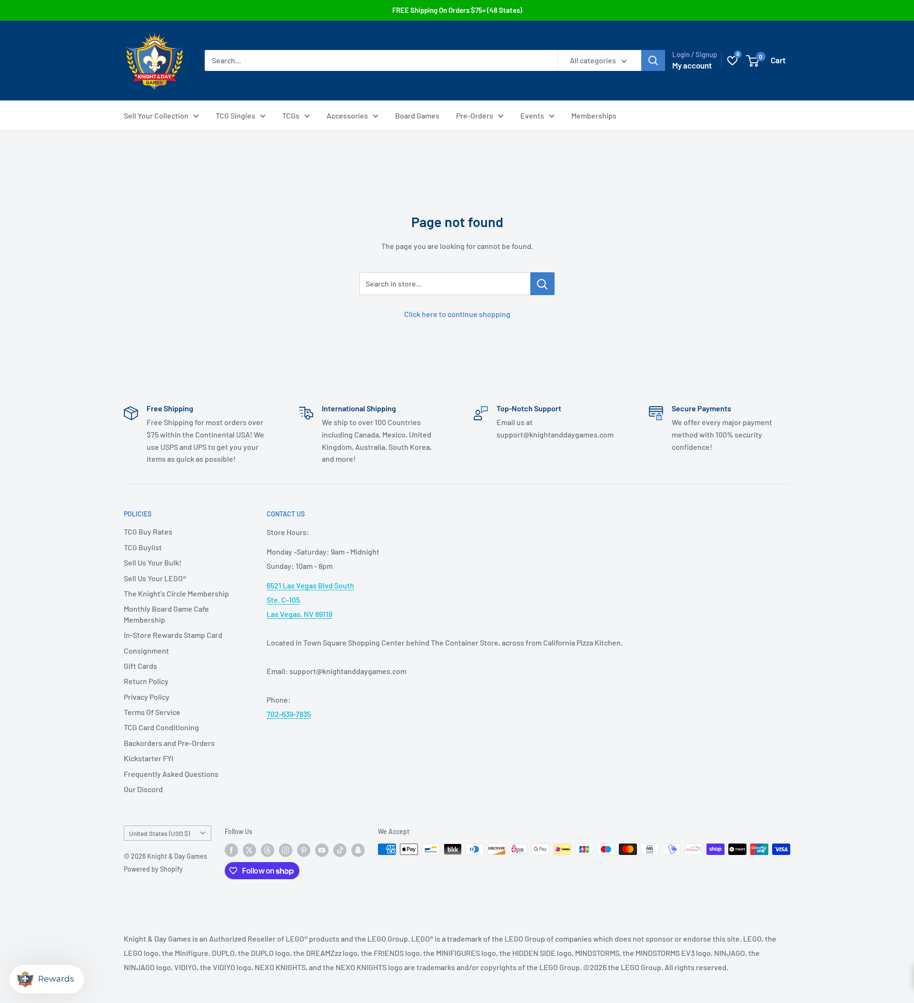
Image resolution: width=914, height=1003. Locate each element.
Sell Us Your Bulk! (152, 562)
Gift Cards (140, 665)
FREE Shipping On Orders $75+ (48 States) (457, 10)
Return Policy (146, 680)
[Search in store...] (542, 283)
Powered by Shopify (153, 869)
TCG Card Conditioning (161, 727)
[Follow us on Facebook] (231, 850)
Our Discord (143, 789)
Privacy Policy (146, 696)
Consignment (146, 650)
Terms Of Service (152, 711)
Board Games (417, 115)
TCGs (290, 115)
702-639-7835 (289, 713)
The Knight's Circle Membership (176, 593)
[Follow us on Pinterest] (303, 850)
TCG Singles (235, 115)
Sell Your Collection (156, 115)
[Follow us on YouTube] (321, 850)
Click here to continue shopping (457, 313)
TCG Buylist (143, 547)
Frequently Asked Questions (171, 773)
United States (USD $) (159, 833)
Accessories (347, 115)
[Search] (653, 60)
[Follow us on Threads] (267, 850)
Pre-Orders (474, 115)
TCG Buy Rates (148, 531)
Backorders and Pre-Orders (169, 742)
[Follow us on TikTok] (340, 850)
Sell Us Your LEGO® (155, 578)
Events (532, 115)
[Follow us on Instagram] (285, 850)
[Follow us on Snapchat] (358, 850)
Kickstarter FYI (148, 758)
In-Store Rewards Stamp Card (173, 634)
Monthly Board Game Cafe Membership (166, 614)
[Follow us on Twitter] (249, 850)
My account (692, 65)
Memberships (593, 115)
